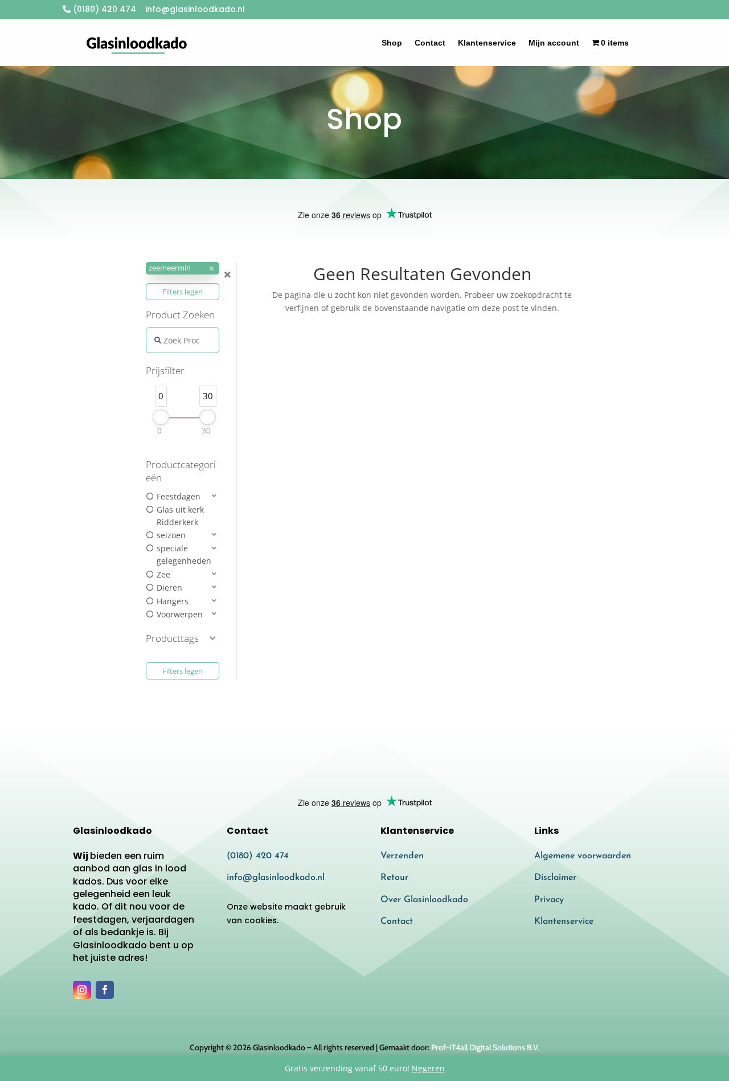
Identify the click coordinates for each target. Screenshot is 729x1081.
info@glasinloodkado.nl (276, 877)
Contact (430, 42)
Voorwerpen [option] (180, 614)
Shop (392, 42)
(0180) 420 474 (103, 9)
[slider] (161, 417)
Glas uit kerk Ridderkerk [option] (180, 515)
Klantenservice (487, 42)
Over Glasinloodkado (424, 899)
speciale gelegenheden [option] (184, 554)
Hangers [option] (173, 601)
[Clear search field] (229, 275)
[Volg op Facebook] (105, 990)
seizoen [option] (171, 535)
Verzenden (402, 856)
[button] (182, 268)
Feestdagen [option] (178, 496)
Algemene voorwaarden (582, 856)
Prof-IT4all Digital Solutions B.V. (485, 1047)
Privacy (549, 899)
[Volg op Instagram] (82, 990)
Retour (394, 877)
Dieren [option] (169, 587)
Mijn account (554, 42)
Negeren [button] (428, 1068)
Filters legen (182, 291)
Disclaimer (555, 877)
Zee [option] (163, 574)
